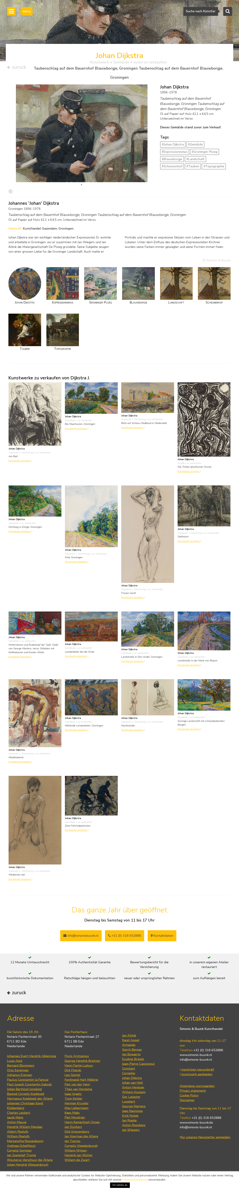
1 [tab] (81, 185)
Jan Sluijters (73, 1127)
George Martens (134, 1106)
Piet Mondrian (75, 1117)
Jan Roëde (129, 1120)
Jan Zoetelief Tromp (21, 1155)
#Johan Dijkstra (173, 144)
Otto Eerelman (18, 1070)
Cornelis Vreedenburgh (81, 1146)
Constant (128, 1068)
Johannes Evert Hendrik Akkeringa (31, 1056)
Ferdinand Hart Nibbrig (81, 1080)
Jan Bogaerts (131, 1054)
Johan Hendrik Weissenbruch (27, 1165)
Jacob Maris (15, 1117)
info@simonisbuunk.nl (82, 936)
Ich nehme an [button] (120, 1185)
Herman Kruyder (77, 1103)
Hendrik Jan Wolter (79, 1155)
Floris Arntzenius (77, 1056)
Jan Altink (129, 1035)
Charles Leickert (18, 1113)
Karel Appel (130, 1040)
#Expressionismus (175, 152)
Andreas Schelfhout (21, 1146)
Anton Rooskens (133, 1125)
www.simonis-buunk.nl (196, 1055)
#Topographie (213, 166)
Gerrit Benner (132, 1050)
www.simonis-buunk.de (196, 1122)
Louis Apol (14, 1061)
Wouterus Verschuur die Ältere (30, 1160)
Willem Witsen (76, 1150)
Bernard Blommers (20, 1065)
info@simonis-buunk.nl (196, 1059)
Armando (128, 1045)
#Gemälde (195, 144)
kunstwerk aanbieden (196, 1074)
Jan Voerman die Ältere (81, 1136)
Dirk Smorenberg (77, 1132)
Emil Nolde (130, 1116)
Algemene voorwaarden (197, 1086)
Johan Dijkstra (132, 1078)
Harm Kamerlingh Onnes (82, 1122)
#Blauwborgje (172, 159)
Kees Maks (72, 1113)
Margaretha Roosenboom (25, 1141)
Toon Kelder (73, 1098)
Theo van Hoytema (78, 1089)
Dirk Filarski (73, 1070)
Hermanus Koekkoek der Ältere (29, 1098)
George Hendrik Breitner (82, 1061)
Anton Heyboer (133, 1087)
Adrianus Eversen (19, 1075)
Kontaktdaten (163, 936)
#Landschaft (195, 159)
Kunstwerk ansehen (20, 460)
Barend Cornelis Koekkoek (25, 1094)
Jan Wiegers (131, 1130)
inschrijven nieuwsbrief (197, 1069)
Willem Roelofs (18, 1136)
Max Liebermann (76, 1108)
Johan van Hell (132, 1083)
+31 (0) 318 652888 (126, 936)
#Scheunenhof (172, 166)
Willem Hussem (134, 1092)
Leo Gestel (72, 1075)
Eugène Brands (133, 1059)
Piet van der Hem (77, 1084)
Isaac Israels (73, 1094)
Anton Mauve (16, 1122)
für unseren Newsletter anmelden (205, 1137)
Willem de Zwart (77, 1160)
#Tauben (192, 166)
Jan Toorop (72, 1141)
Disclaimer (187, 1100)
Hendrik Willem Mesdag (24, 1127)
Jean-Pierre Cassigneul (138, 1064)
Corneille (128, 1073)
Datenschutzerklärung (135, 1179)
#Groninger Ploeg (204, 152)
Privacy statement (193, 1091)
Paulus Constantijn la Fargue (27, 1080)
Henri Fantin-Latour (79, 1065)
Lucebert (128, 1101)
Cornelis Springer (19, 1150)
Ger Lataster (131, 1097)
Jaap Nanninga (132, 1111)
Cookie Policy (189, 1095)
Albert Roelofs (17, 1132)
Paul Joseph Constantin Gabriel (29, 1084)
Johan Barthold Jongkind (24, 1089)
